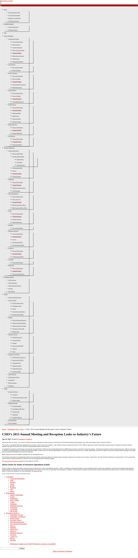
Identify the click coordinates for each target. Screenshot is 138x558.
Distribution (11, 179)
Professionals (10, 493)
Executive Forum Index (18, 314)
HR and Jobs (11, 265)
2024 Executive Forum (17, 303)
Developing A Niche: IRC (18, 328)
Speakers (14, 343)
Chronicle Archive (21, 165)
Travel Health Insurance (18, 101)
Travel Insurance (12, 90)
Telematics (10, 225)
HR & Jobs (13, 511)
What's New (14, 529)
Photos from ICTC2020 (17, 360)
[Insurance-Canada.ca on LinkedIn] (44, 544)
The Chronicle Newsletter (14, 15)
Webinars (10, 317)
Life (11, 489)
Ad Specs (13, 535)
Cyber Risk (10, 259)
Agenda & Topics (16, 340)
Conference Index (16, 371)
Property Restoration (17, 133)
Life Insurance (11, 136)
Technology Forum (12, 334)
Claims (9, 210)
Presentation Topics (16, 306)
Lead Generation (16, 190)
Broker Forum (14, 518)
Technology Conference (13, 354)
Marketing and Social (13, 231)
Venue (13, 351)
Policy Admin (14, 500)
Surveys (14, 170)
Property (13, 482)
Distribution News (13, 429)
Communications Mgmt (17, 256)
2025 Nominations (12, 283)
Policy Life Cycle (16, 199)
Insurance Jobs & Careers (18, 274)
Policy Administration (13, 193)
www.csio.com (38, 471)
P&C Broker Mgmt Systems (18, 188)
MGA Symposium (12, 383)
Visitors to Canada (16, 121)
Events (5, 294)
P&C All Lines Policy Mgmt (18, 205)
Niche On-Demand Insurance (19, 320)
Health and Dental (16, 113)
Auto (11, 480)
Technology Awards (9, 277)
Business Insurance (12, 124)
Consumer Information (13, 39)
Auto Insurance (11, 64)
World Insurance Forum (13, 377)
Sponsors (14, 348)
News (5, 9)
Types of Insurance (8, 36)
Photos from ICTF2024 (17, 346)
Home (4, 429)
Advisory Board (16, 400)
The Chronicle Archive (13, 21)
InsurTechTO (11, 380)
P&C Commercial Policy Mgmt (19, 208)
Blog (5, 33)
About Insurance (16, 44)
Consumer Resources (17, 47)
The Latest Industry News (14, 12)
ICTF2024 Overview (17, 337)
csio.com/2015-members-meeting (14, 461)
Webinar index (15, 331)
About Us (13, 531)
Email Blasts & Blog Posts (18, 409)
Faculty (14, 308)
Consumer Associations (17, 61)
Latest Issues (19, 162)
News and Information (17, 42)
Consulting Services (17, 417)
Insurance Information (13, 150)
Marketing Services (12, 403)
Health (12, 486)
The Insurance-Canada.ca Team (19, 397)
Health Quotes (15, 116)
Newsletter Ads (15, 411)
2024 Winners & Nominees (14, 285)
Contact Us (14, 394)
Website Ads (15, 414)
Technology (11, 248)
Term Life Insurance (17, 144)
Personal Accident (16, 118)
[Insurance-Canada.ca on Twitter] (21, 544)
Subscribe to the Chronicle (14, 18)
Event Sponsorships (17, 406)
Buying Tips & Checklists (18, 50)
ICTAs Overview (12, 280)
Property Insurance (12, 73)
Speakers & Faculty (17, 365)
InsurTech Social (12, 374)
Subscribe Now (20, 159)
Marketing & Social (16, 506)
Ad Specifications (12, 420)
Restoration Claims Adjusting (19, 323)
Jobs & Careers (15, 58)
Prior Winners (11, 291)
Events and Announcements (14, 297)
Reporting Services (16, 219)
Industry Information (16, 495)
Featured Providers (16, 53)
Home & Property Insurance (19, 84)
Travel (12, 484)
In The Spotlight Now (13, 27)
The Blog (17, 522)
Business (13, 487)
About (5, 388)
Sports (12, 491)
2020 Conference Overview (18, 357)
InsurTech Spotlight (9, 24)
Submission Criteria (12, 30)
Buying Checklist (16, 70)
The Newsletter (18, 524)
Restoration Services (17, 87)
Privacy (12, 538)
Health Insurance (12, 104)
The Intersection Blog (17, 168)
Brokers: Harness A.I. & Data (19, 326)
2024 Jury (10, 288)
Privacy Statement (12, 423)
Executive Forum (12, 300)
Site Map (13, 540)
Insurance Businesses (9, 147)
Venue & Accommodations (18, 311)
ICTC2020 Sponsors (17, 368)
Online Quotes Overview (18, 56)
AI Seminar (11, 385)
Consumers (9, 477)
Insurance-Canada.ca (13, 391)
